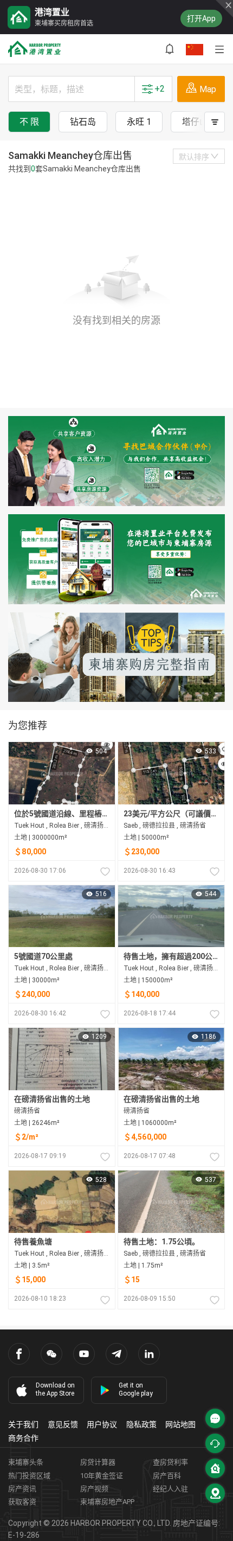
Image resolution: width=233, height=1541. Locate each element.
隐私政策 (141, 1424)
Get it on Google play (136, 1389)
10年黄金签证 (101, 1476)
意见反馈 (63, 1424)
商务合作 (23, 1438)
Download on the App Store (55, 1389)
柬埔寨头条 (25, 1462)
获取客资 (22, 1502)
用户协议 (102, 1424)
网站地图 (180, 1424)
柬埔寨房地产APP (107, 1502)
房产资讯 (22, 1489)
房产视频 (94, 1489)
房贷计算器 (97, 1462)
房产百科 (167, 1476)
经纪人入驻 (170, 1489)
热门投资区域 (29, 1476)
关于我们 (23, 1424)
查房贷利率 (170, 1462)
